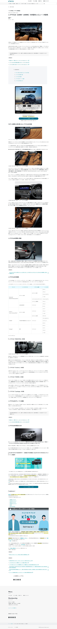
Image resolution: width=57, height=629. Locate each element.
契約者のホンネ (33, 3)
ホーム (9, 623)
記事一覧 (12, 623)
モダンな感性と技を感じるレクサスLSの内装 (22, 72)
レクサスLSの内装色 (19, 76)
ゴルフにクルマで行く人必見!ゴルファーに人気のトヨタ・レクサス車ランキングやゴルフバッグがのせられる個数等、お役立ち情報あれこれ (28, 273)
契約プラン (20, 595)
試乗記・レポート (18, 3)
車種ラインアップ (26, 595)
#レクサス (9, 19)
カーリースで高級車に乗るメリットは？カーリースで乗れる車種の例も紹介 (20, 572)
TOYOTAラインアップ (13, 500)
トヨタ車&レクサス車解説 (11, 3)
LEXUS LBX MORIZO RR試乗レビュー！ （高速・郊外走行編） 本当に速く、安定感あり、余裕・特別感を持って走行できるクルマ (28, 570)
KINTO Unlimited (12, 506)
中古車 (11, 504)
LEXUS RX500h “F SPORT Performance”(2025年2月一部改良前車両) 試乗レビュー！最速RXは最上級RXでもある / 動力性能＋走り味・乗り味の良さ (28, 567)
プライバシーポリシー (10, 627)
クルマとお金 (29, 3)
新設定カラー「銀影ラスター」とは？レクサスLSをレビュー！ (18, 60)
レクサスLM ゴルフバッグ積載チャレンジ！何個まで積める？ (18, 562)
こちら (9, 482)
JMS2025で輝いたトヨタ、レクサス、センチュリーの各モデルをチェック (20, 560)
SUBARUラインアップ (13, 503)
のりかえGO (23, 544)
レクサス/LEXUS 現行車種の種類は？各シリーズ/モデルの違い (18, 62)
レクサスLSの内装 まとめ (19, 80)
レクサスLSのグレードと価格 (20, 78)
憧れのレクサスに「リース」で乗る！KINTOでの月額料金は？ (18, 554)
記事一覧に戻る (12, 6)
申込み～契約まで (13, 548)
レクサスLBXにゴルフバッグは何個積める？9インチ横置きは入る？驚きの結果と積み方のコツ (23, 564)
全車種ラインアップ (13, 499)
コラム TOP (10, 595)
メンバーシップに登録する (12, 607)
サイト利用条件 (16, 627)
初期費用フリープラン (23, 538)
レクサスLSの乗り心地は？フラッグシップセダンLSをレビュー (18, 64)
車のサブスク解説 (24, 3)
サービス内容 (15, 595)
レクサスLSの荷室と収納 (19, 74)
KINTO (9, 494)
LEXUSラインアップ (13, 502)
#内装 (12, 19)
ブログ (37, 3)
